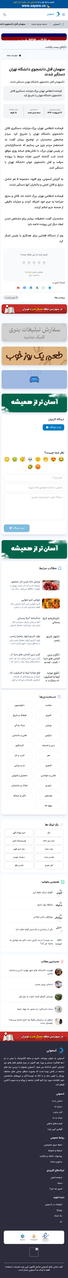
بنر (61, 1221)
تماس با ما (57, 1101)
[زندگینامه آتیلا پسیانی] (34, 621)
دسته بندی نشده (39, 24)
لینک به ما (57, 1118)
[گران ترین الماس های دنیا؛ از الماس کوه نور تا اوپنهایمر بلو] (34, 658)
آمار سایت (57, 1112)
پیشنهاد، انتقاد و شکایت (51, 1156)
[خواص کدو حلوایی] (34, 603)
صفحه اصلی (56, 1177)
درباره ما (58, 1106)
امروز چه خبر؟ (55, 1188)
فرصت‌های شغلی (54, 1123)
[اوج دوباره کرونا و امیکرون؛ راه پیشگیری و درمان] (34, 676)
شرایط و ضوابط (55, 1150)
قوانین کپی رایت (54, 1129)
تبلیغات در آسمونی (53, 1204)
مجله (59, 1183)
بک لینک (58, 1215)
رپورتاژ (59, 1210)
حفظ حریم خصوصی (53, 1145)
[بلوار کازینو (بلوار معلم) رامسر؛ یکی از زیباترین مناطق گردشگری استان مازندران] (34, 640)
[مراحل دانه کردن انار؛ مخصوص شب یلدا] (34, 585)
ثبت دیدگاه (55, 427)
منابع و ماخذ (56, 1162)
